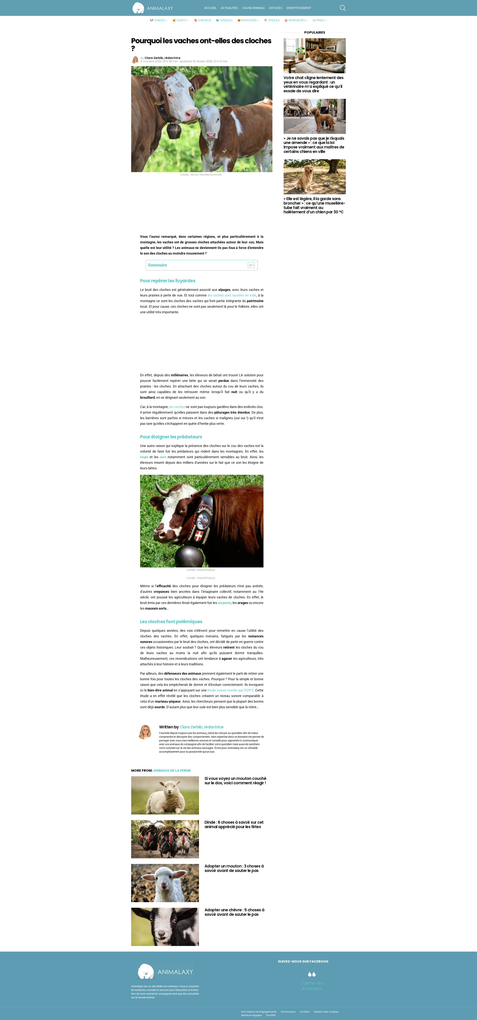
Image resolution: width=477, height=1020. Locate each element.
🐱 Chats (179, 20)
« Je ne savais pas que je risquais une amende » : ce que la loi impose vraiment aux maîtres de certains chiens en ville (314, 145)
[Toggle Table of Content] (249, 265)
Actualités (229, 8)
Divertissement (299, 8)
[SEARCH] (343, 8)
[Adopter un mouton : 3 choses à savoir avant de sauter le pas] (165, 883)
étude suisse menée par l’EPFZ (230, 690)
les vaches (177, 407)
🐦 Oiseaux (224, 20)
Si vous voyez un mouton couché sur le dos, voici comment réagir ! (235, 781)
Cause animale (253, 8)
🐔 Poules (272, 20)
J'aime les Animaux (312, 986)
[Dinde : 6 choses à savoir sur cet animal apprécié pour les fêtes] (165, 839)
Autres (318, 20)
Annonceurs (288, 1011)
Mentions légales (251, 1015)
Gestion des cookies (326, 1011)
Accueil (210, 8)
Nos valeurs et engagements (259, 1011)
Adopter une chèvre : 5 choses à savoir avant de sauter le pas (234, 912)
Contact (304, 1011)
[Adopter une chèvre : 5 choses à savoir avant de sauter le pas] (165, 927)
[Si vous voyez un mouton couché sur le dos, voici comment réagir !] (165, 795)
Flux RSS (271, 1015)
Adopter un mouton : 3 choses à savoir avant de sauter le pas (234, 868)
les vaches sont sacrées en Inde (232, 295)
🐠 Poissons (246, 20)
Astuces (275, 8)
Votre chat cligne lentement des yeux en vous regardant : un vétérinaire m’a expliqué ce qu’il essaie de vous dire (314, 84)
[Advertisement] (201, 206)
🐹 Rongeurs (294, 20)
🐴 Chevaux (202, 20)
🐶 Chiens (157, 20)
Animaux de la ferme (172, 770)
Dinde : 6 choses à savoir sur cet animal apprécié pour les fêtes (234, 824)
